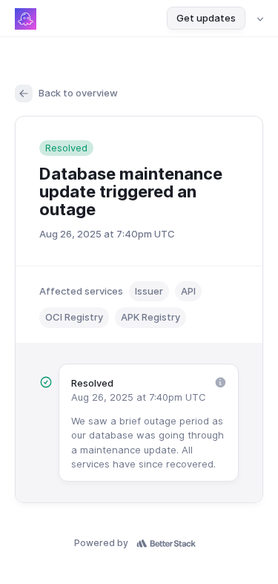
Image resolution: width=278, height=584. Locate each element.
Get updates (206, 18)
